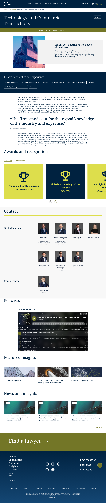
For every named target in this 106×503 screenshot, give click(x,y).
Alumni (11, 480)
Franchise (45, 82)
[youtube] (53, 469)
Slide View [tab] (9, 160)
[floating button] (99, 465)
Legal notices (26, 488)
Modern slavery (51, 488)
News (10, 475)
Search (87, 3)
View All (97, 427)
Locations (11, 473)
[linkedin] (47, 469)
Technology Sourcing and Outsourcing (15, 87)
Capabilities (38, 3)
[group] (23, 181)
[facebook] (47, 464)
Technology (92, 82)
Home (5, 10)
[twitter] (58, 464)
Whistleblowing (65, 488)
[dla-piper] (8, 3)
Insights (56, 3)
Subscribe (85, 464)
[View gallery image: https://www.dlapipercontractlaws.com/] (53, 372)
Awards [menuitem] (41, 30)
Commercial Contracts (11, 82)
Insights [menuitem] (62, 30)
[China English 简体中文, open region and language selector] (93, 3)
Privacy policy (14, 488)
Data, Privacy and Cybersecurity (30, 82)
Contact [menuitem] (48, 30)
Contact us (86, 469)
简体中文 (101, 4)
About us (48, 3)
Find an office (88, 459)
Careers (63, 3)
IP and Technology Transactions (76, 82)
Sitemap (92, 488)
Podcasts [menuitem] (55, 30)
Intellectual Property (58, 82)
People (30, 3)
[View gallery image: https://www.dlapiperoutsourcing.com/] (19, 372)
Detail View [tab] (21, 160)
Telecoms (33, 87)
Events (11, 478)
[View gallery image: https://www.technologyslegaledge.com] (86, 372)
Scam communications (80, 488)
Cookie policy (39, 488)
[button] (94, 20)
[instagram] (53, 464)
